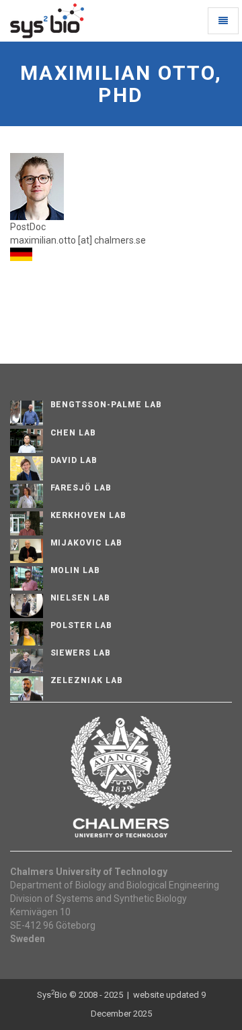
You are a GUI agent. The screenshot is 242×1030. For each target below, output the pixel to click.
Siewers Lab (81, 653)
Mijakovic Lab (86, 543)
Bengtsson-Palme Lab (106, 404)
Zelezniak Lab (86, 680)
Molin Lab (75, 570)
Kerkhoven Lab (88, 515)
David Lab (74, 460)
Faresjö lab (81, 488)
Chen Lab (73, 432)
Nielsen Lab (80, 598)
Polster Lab (81, 625)
